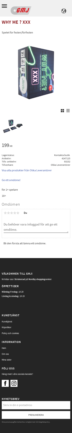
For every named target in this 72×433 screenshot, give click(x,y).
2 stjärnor (8, 212)
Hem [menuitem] (4, 348)
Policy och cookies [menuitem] (10, 333)
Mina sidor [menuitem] (7, 359)
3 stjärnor (11, 212)
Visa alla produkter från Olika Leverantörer (27, 170)
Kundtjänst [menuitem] (7, 321)
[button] (5, 6)
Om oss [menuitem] (5, 354)
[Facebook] (6, 382)
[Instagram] (14, 382)
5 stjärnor (17, 212)
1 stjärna (5, 212)
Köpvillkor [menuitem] (6, 327)
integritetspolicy (44, 422)
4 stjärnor (14, 212)
